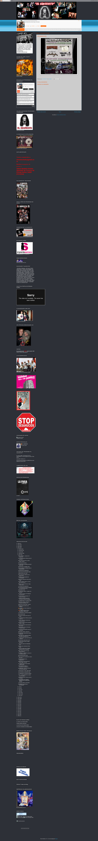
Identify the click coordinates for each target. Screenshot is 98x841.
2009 (19, 715)
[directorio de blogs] (20, 817)
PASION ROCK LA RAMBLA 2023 (24, 566)
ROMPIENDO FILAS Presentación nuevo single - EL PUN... (24, 662)
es (21, 813)
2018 (19, 702)
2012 (19, 711)
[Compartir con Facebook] (59, 79)
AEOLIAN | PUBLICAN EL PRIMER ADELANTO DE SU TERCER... (24, 649)
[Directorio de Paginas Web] (28, 817)
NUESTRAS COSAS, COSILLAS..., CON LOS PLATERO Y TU (24, 602)
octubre (20, 551)
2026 (19, 543)
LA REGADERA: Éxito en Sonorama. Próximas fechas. (24, 627)
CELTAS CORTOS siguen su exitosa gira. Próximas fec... (24, 582)
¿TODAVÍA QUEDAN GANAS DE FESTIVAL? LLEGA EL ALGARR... (24, 599)
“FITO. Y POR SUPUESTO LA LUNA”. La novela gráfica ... (24, 675)
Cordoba (20, 814)
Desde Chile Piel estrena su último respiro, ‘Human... (24, 561)
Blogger (56, 838)
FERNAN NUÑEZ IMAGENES (21, 723)
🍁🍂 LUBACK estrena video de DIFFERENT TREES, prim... (23, 611)
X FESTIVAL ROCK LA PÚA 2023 (23, 682)
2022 (19, 697)
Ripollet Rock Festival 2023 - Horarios (24, 604)
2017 (19, 704)
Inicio (60, 111)
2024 (19, 546)
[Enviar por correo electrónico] (56, 79)
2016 (19, 705)
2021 (19, 698)
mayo (20, 689)
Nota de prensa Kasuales (22, 562)
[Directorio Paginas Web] (24, 816)
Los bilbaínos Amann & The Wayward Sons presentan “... (24, 594)
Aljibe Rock (25, 470)
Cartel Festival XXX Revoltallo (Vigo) (24, 571)
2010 (19, 714)
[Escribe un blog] (57, 79)
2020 (19, 700)
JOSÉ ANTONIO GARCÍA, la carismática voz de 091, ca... (23, 666)
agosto (20, 554)
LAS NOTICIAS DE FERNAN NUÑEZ (23, 725)
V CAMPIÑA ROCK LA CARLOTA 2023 (24, 600)
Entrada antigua (77, 111)
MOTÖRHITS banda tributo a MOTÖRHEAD (23, 685)
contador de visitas (20, 438)
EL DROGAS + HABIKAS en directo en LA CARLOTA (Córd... (24, 653)
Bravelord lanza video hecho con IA (24, 640)
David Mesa (21, 467)
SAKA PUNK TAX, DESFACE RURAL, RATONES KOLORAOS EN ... (24, 636)
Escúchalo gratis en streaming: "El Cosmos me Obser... (24, 596)
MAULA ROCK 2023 (21, 614)
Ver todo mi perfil (24, 445)
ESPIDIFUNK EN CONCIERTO (23, 570)
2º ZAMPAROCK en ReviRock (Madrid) (24, 612)
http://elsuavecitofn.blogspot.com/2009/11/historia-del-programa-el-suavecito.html (25, 461)
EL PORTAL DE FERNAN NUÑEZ (22, 721)
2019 (19, 701)
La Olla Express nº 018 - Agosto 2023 (24, 670)
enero (20, 695)
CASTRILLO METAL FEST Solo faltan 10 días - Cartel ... (24, 623)
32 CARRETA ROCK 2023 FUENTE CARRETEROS (24, 664)
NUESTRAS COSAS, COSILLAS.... (24, 631)
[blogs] (18, 815)
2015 (19, 707)
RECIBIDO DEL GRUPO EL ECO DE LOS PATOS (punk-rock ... (24, 669)
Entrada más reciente (41, 111)
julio (19, 686)
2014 (19, 708)
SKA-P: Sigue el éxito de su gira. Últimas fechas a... (23, 651)
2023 (19, 547)
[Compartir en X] (58, 79)
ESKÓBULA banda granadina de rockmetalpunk (23, 577)
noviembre (20, 550)
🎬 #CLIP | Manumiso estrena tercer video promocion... (24, 621)
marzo (20, 692)
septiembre (20, 553)
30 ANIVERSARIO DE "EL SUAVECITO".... (22, 659)
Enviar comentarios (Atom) (61, 114)
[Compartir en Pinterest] (60, 79)
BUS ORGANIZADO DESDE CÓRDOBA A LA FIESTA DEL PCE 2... (25, 588)
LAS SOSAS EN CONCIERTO (23, 586)
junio (19, 688)
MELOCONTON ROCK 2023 (23, 655)
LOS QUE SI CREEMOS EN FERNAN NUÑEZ (24, 726)
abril (19, 691)
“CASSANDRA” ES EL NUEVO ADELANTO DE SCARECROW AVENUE (23, 680)
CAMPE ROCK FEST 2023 (22, 573)
